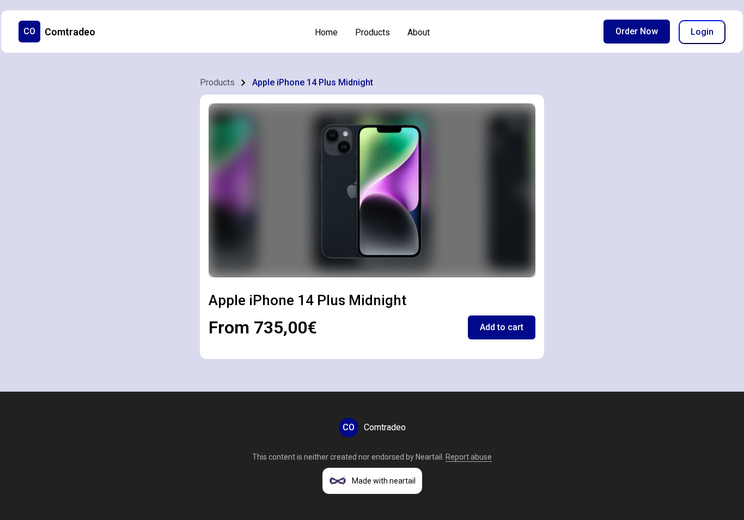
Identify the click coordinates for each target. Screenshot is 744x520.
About (418, 32)
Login (702, 32)
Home (326, 32)
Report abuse (469, 457)
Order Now (636, 31)
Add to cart (501, 327)
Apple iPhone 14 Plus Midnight (312, 82)
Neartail (429, 457)
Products (372, 32)
